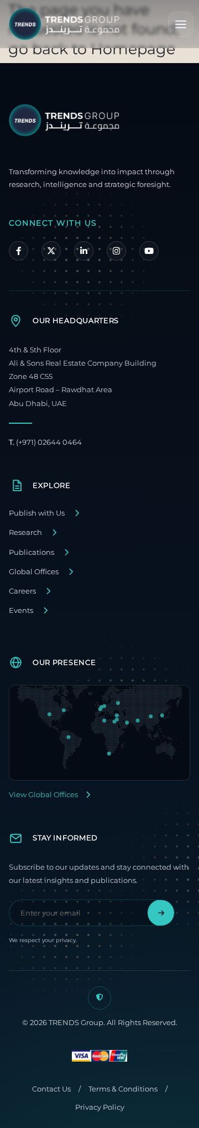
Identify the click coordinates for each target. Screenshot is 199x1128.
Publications (31, 552)
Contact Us (51, 1089)
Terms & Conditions (123, 1089)
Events (21, 610)
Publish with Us (37, 513)
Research (25, 532)
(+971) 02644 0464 (45, 442)
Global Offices (34, 572)
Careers (22, 591)
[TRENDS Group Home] (64, 24)
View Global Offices (43, 795)
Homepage (133, 49)
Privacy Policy (99, 1107)
